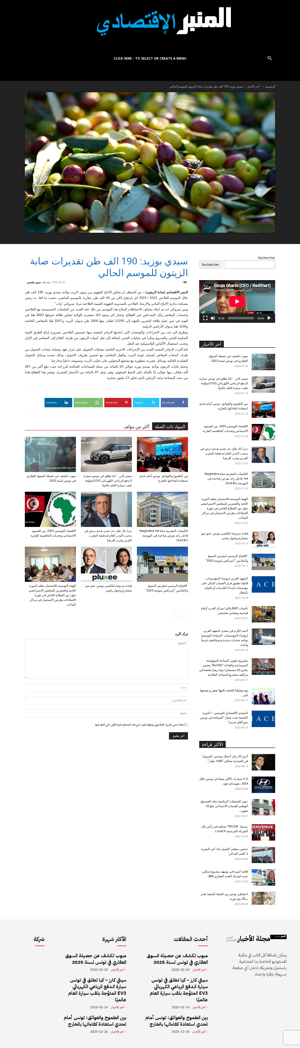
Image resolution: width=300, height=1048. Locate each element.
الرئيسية (270, 86)
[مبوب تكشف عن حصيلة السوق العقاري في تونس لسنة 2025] (50, 454)
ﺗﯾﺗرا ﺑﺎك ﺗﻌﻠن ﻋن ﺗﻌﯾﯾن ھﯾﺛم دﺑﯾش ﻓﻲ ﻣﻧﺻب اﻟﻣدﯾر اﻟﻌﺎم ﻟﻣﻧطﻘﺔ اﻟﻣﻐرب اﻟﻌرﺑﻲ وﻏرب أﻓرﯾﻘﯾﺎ (108, 535)
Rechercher (266, 257)
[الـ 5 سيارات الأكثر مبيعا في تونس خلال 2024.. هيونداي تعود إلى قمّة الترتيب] (263, 785)
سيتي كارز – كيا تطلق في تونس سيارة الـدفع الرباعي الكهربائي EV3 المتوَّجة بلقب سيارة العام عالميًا (107, 480)
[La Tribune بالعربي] (150, 26)
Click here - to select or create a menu (150, 58)
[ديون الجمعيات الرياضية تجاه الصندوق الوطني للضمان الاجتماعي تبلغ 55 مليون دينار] (263, 807)
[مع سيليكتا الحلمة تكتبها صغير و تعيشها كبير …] (263, 696)
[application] (237, 301)
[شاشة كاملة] (205, 318)
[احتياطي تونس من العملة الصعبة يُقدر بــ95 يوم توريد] (263, 898)
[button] (269, 59)
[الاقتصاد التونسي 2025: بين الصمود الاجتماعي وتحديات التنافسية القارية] (50, 509)
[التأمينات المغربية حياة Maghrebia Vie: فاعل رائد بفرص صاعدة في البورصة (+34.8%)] (162, 509)
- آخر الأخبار (254, 86)
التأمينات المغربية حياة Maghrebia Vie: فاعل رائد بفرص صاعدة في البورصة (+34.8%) (163, 535)
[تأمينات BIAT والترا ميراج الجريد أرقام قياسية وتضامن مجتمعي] (263, 614)
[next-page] (176, 614)
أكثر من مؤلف (136, 426)
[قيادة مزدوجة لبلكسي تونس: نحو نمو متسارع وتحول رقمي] (106, 564)
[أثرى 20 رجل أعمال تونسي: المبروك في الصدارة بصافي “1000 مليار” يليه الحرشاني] (263, 762)
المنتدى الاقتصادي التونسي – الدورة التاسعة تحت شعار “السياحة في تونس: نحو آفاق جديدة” (223, 717)
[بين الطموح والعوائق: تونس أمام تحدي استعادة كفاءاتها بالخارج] (162, 454)
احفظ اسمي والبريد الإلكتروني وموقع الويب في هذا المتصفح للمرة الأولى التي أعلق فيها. (139, 725)
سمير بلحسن (34, 282)
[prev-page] (183, 614)
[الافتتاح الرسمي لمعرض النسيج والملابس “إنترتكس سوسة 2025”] (162, 564)
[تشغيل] (269, 318)
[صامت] (212, 318)
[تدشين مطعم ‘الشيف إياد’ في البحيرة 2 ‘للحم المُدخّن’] (263, 855)
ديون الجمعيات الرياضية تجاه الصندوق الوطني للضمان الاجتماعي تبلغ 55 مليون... (224, 806)
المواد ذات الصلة (170, 426)
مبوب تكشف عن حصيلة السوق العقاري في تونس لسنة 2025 (95, 959)
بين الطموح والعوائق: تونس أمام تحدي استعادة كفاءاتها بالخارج (95, 1021)
